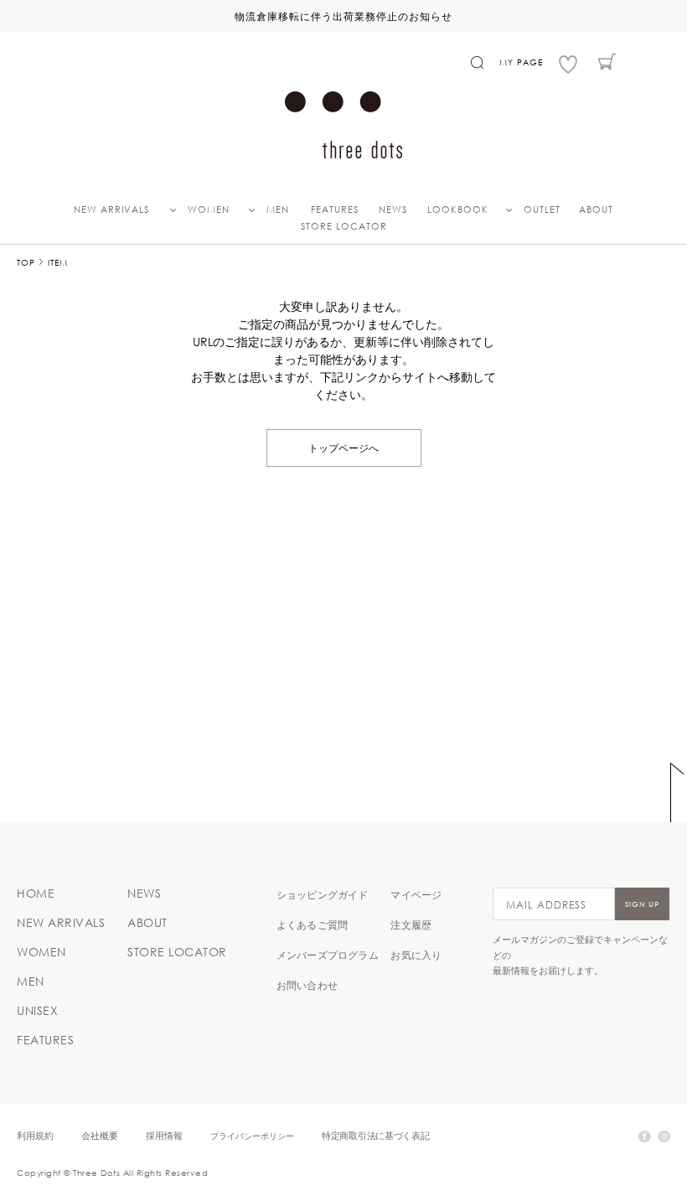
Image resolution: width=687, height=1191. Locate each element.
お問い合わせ (307, 984)
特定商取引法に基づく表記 (375, 1135)
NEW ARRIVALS (111, 209)
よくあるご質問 (312, 924)
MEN (277, 209)
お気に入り (416, 954)
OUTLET (542, 209)
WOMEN (209, 209)
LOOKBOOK (457, 209)
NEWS (393, 209)
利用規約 (35, 1135)
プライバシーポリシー (252, 1135)
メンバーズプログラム (327, 954)
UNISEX (37, 1010)
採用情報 (164, 1135)
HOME (35, 893)
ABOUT (596, 209)
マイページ (416, 894)
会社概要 (99, 1135)
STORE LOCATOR (344, 226)
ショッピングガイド (322, 894)
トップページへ (343, 447)
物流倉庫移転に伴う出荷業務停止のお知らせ (343, 15)
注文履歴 (410, 924)
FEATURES (335, 209)
